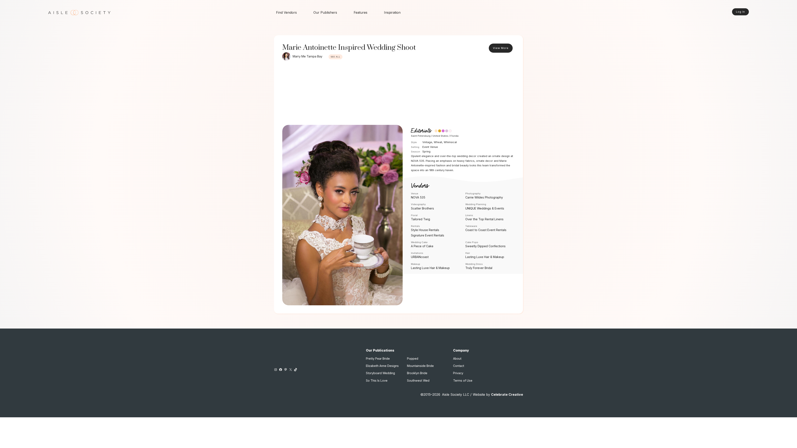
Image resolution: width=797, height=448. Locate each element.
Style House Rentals (425, 230)
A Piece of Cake (422, 246)
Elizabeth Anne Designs (382, 366)
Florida (454, 135)
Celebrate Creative (507, 394)
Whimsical (450, 142)
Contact (458, 366)
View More (501, 48)
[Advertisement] (398, 94)
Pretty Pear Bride (378, 358)
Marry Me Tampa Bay (307, 56)
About (457, 358)
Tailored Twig (420, 219)
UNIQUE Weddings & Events (484, 208)
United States (440, 135)
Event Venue (430, 147)
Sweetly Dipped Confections (485, 246)
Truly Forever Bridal (478, 268)
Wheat (438, 142)
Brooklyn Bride (417, 373)
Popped (412, 358)
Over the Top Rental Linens (484, 219)
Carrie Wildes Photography (484, 197)
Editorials (421, 131)
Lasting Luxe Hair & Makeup (484, 257)
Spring (426, 151)
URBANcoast (420, 257)
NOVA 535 (418, 197)
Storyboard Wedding (380, 373)
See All (335, 57)
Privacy (458, 373)
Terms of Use (462, 380)
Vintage (427, 142)
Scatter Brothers (422, 208)
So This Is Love (376, 380)
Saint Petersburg (420, 135)
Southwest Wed (418, 380)
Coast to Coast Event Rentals (485, 230)
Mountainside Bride (420, 366)
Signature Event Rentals (427, 235)
